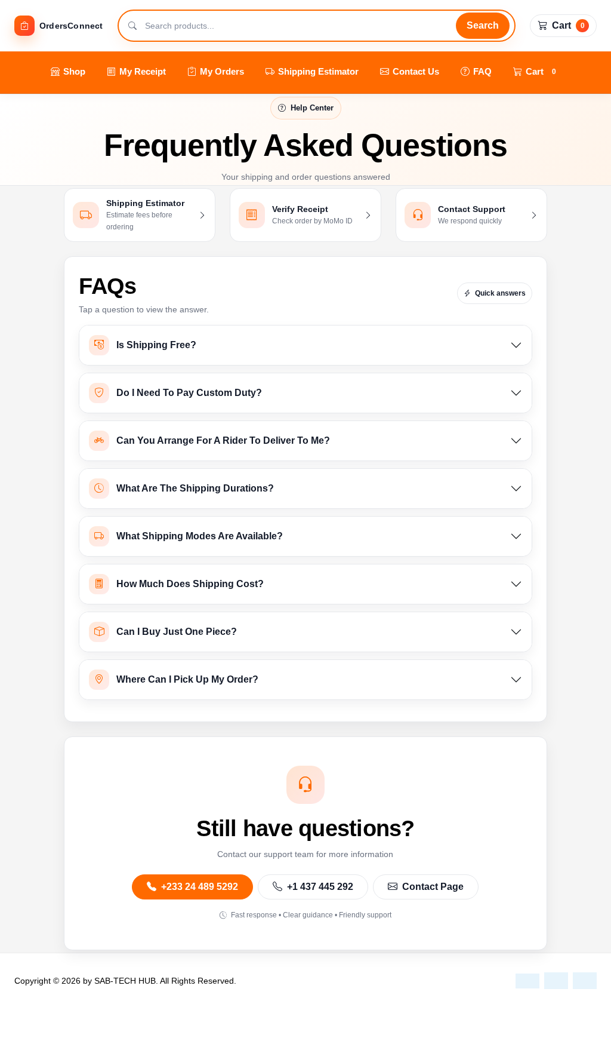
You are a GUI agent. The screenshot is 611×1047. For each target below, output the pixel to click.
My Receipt (142, 71)
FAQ (482, 71)
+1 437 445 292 (319, 887)
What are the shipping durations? (195, 488)
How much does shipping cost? (190, 584)
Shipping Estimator (318, 71)
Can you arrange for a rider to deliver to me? (223, 440)
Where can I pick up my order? (187, 679)
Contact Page (432, 887)
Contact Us (416, 71)
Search (483, 25)
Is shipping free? (156, 345)
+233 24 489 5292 (198, 887)
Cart (541, 71)
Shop (74, 71)
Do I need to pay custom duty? (189, 393)
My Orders (222, 71)
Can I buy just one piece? (176, 632)
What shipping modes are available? (199, 536)
